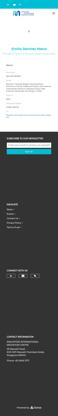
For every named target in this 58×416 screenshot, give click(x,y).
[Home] (23, 13)
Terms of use (13, 227)
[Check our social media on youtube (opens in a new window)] (15, 5)
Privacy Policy (14, 223)
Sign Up (29, 151)
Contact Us (12, 218)
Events (10, 214)
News (10, 209)
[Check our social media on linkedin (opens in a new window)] (9, 5)
